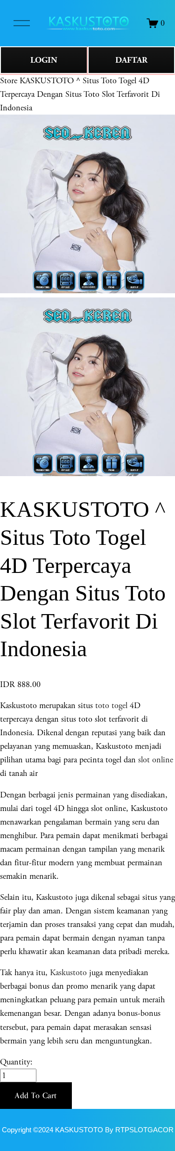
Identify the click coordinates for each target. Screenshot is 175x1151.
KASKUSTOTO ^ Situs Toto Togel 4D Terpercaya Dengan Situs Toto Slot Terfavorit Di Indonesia (80, 94)
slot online (155, 759)
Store (8, 80)
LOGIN (43, 60)
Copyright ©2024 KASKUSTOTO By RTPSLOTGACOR (88, 1130)
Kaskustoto (68, 972)
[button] (36, 1095)
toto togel (111, 705)
